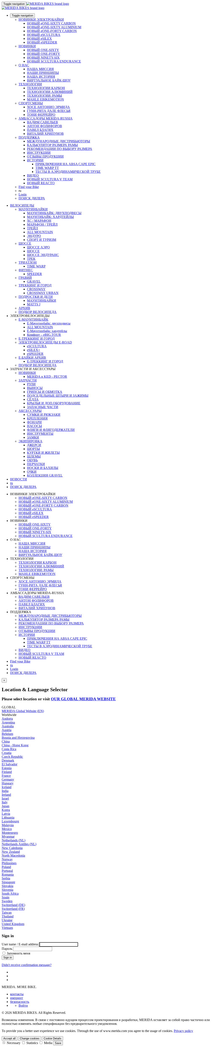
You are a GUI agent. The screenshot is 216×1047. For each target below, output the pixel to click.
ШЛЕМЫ (34, 456)
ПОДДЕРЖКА (29, 137)
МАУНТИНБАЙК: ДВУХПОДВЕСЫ (54, 213)
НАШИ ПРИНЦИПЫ (43, 73)
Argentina (8, 722)
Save (58, 1043)
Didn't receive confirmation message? (26, 965)
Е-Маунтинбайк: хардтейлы (47, 331)
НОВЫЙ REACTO (41, 183)
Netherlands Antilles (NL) (19, 844)
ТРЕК (31, 258)
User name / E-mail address (20, 944)
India (5, 791)
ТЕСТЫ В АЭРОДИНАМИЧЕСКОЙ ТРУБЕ (68, 171)
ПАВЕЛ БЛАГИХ (40, 130)
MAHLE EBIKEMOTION (45, 99)
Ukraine (7, 920)
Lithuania (8, 817)
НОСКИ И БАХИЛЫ (42, 468)
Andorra (7, 718)
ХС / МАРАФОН (39, 220)
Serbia (6, 878)
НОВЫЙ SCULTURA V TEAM (50, 179)
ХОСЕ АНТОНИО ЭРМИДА (48, 107)
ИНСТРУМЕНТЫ (40, 433)
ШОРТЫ (33, 449)
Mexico (7, 829)
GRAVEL (34, 281)
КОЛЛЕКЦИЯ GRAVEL (45, 475)
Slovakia (7, 886)
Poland (6, 867)
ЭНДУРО (34, 236)
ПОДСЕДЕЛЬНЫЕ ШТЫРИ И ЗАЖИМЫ (57, 395)
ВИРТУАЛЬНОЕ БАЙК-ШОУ (49, 80)
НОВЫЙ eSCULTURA (43, 35)
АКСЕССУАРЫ (30, 411)
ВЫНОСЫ (35, 388)
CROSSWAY (36, 289)
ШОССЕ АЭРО (38, 247)
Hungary (8, 783)
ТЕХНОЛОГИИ (30, 84)
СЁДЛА (33, 399)
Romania (8, 874)
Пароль (7, 948)
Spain (5, 897)
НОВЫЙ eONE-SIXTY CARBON (51, 23)
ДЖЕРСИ (34, 445)
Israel (5, 798)
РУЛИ (31, 384)
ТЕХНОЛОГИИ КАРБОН (46, 88)
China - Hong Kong (15, 745)
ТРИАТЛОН (28, 262)
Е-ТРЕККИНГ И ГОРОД (37, 338)
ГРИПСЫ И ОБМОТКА (44, 392)
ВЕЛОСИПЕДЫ (22, 205)
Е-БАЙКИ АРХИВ (32, 357)
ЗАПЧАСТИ (28, 380)
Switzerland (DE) (13, 905)
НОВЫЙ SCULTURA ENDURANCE (54, 61)
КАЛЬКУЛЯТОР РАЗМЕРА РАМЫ (52, 145)
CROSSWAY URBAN (42, 293)
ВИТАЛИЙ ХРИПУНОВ (45, 133)
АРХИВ (24, 308)
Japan (5, 806)
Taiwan (7, 912)
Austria (6, 730)
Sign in (7, 957)
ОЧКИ (31, 471)
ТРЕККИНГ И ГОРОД (35, 285)
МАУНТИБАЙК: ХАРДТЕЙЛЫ (50, 217)
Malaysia (8, 825)
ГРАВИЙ (25, 277)
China (6, 741)
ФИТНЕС (26, 270)
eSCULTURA (37, 346)
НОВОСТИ (18, 479)
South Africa (10, 893)
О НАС (24, 65)
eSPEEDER (35, 354)
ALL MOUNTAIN (40, 232)
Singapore (8, 882)
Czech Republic (12, 756)
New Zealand (11, 851)
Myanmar (8, 836)
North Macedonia (13, 855)
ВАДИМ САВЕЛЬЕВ (42, 122)
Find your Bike (29, 187)
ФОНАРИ (34, 422)
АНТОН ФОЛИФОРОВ (44, 126)
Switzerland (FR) (13, 909)
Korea (6, 810)
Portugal (7, 870)
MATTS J (33, 304)
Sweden (7, 901)
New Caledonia (12, 848)
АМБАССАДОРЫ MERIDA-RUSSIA (46, 118)
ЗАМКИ (33, 437)
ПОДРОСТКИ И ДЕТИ (36, 297)
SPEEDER (34, 274)
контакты (17, 994)
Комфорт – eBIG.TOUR (44, 335)
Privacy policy (183, 1031)
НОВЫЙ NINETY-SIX (43, 57)
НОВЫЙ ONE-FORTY (43, 54)
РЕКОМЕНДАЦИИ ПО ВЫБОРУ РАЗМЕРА (59, 149)
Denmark (8, 760)
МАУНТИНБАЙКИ (33, 209)
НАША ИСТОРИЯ (41, 76)
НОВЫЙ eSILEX (39, 38)
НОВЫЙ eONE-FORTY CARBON (52, 31)
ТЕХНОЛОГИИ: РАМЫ (44, 95)
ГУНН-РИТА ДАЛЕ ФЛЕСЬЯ (48, 111)
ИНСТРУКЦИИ (39, 152)
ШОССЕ (25, 243)
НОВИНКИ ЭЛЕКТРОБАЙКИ (41, 19)
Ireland (6, 794)
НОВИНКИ (27, 46)
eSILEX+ (33, 350)
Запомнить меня (18, 953)
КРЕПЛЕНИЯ (37, 418)
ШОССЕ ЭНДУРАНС (43, 255)
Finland (7, 772)
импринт (16, 998)
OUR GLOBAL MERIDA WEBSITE (83, 699)
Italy (5, 802)
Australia (8, 726)
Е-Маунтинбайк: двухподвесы (48, 323)
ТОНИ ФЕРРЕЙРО (41, 114)
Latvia (6, 813)
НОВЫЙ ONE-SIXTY (43, 50)
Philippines (9, 863)
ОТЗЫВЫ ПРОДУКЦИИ (45, 156)
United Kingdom (13, 924)
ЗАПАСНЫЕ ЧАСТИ (42, 407)
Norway (7, 859)
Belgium (7, 734)
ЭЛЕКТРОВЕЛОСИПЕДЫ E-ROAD (45, 342)
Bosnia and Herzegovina (18, 737)
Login (23, 194)
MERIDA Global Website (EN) (23, 711)
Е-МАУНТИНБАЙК (33, 319)
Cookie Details (52, 1038)
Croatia (6, 753)
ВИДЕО (33, 175)
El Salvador (9, 764)
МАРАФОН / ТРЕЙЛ (42, 224)
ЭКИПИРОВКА (30, 441)
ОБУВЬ (32, 460)
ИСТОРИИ (35, 160)
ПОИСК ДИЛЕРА (32, 198)
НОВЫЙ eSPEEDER (42, 42)
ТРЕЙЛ (32, 228)
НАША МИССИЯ (40, 69)
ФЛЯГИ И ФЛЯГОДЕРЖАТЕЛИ (51, 430)
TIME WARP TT (47, 168)
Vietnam (7, 928)
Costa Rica (9, 749)
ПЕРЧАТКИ (36, 464)
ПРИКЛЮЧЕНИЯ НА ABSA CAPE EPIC (65, 164)
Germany (8, 779)
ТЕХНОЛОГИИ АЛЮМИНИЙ (50, 92)
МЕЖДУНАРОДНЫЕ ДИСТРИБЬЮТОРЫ (58, 141)
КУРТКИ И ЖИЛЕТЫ (43, 452)
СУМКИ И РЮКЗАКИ (43, 414)
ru (11, 665)
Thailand (8, 916)
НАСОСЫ (34, 426)
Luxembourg (10, 821)
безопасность (19, 1001)
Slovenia (7, 890)
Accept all (9, 1038)
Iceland (6, 787)
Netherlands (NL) (13, 840)
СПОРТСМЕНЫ (31, 103)
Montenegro (10, 832)
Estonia (7, 768)
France (6, 775)
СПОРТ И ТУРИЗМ (41, 239)
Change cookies (29, 1038)
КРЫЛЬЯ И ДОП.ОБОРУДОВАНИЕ (53, 403)
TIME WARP (36, 266)
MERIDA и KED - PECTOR (47, 376)
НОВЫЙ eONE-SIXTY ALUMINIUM (54, 27)
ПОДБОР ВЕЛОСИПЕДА (38, 312)
